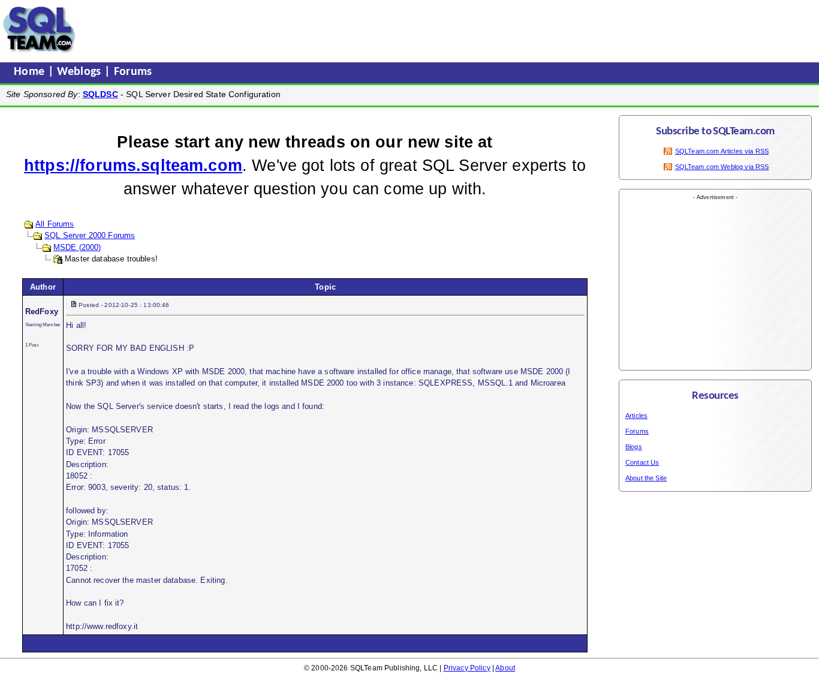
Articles (636, 415)
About (505, 668)
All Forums (54, 223)
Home (31, 72)
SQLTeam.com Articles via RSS (722, 151)
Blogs (633, 446)
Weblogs (80, 72)
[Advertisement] (307, 29)
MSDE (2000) (77, 247)
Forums (133, 72)
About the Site (646, 478)
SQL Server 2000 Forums (89, 235)
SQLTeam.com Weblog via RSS (722, 166)
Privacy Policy (467, 668)
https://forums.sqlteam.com (133, 165)
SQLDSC (100, 94)
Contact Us (642, 462)
